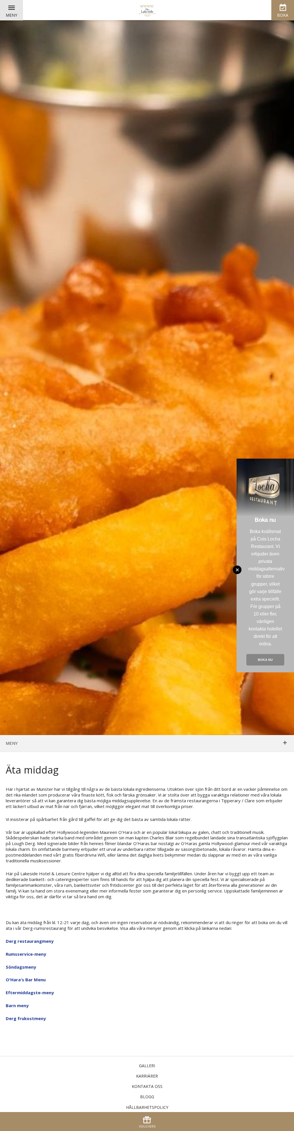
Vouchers (147, 1126)
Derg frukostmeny (26, 1018)
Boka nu (265, 659)
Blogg (147, 1096)
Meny (11, 15)
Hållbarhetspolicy (147, 1107)
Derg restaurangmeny (30, 941)
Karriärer (147, 1076)
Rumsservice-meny (26, 954)
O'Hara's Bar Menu (26, 979)
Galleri (147, 1065)
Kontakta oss (147, 1086)
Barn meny (17, 1005)
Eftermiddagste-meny (30, 992)
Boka (282, 15)
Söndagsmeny (21, 967)
